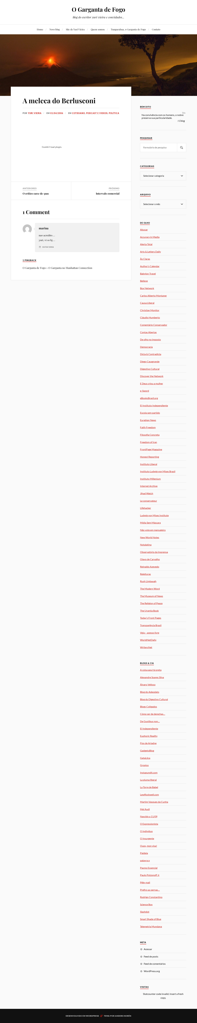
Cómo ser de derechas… (152, 713)
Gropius (144, 765)
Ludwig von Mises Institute (154, 515)
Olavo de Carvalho (150, 559)
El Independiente (149, 728)
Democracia (146, 346)
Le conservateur (148, 500)
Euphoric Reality (148, 735)
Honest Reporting (149, 456)
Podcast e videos (97, 113)
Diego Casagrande (149, 361)
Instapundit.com (148, 772)
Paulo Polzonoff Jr (149, 875)
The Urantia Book (149, 610)
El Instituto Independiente (154, 405)
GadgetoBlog (147, 750)
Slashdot (144, 911)
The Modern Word (150, 588)
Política (114, 113)
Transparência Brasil (150, 625)
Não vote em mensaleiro (153, 530)
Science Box (146, 904)
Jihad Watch (146, 493)
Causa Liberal (147, 302)
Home (40, 29)
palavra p (145, 860)
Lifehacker (145, 507)
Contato (156, 29)
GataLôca (145, 757)
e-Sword (144, 390)
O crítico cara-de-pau (36, 193)
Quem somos (98, 29)
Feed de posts (151, 956)
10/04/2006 (48, 247)
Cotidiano (78, 113)
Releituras (145, 574)
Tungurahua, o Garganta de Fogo (128, 29)
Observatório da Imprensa (154, 552)
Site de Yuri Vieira (75, 29)
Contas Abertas (148, 332)
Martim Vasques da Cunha (154, 801)
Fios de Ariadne (148, 743)
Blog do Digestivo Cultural (154, 699)
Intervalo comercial (107, 193)
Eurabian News (148, 420)
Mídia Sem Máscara (150, 522)
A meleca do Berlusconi (59, 100)
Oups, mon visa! (148, 845)
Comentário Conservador (153, 324)
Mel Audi (145, 809)
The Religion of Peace (151, 603)
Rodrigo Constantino (151, 897)
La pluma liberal (148, 779)
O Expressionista (149, 823)
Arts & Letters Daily (150, 251)
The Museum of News (151, 596)
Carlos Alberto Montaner (153, 295)
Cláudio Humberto (150, 317)
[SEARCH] (181, 147)
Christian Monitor (149, 310)
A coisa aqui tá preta (150, 669)
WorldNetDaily (148, 639)
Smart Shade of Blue (150, 919)
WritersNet (146, 647)
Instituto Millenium (150, 478)
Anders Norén (123, 1016)
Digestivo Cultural (149, 368)
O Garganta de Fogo (98, 9)
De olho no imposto (150, 339)
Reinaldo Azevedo (149, 566)
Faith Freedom (148, 427)
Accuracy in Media (149, 236)
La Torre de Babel (149, 787)
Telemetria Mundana (151, 926)
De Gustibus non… (150, 721)
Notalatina (145, 544)
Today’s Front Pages (150, 617)
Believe (144, 280)
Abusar (144, 229)
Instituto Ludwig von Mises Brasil (157, 471)
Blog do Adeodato (149, 691)
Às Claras (145, 258)
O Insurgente (147, 838)
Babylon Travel (148, 273)
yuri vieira (35, 113)
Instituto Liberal (148, 464)
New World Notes (149, 537)
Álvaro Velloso (147, 684)
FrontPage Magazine (151, 449)
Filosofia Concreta (149, 434)
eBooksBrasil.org (149, 398)
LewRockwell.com (149, 794)
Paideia (144, 853)
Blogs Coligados (148, 706)
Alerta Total (146, 244)
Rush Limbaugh (148, 581)
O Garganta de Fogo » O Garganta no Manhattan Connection (57, 267)
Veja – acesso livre (149, 632)
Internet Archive (148, 485)
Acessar (148, 949)
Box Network (147, 288)
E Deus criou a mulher (151, 383)
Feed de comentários (155, 963)
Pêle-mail (145, 882)
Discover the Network (151, 376)
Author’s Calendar (149, 266)
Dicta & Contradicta (150, 354)
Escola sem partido (150, 412)
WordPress (92, 1016)
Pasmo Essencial (148, 867)
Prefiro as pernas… (150, 889)
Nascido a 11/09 (148, 816)
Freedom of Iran (148, 442)
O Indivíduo (146, 831)
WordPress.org (152, 971)
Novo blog (54, 29)
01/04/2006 (56, 113)
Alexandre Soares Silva (152, 677)
